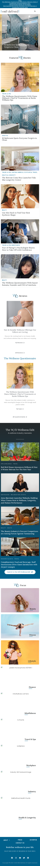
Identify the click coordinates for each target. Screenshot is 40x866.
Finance (32, 687)
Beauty (4, 210)
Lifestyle (32, 661)
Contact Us (20, 843)
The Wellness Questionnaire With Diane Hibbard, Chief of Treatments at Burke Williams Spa (20, 2)
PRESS (20, 840)
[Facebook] (12, 858)
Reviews (23, 296)
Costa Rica (28, 172)
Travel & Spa (6, 172)
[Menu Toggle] (35, 11)
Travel (35, 172)
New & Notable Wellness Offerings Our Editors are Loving (20, 331)
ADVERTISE (33, 840)
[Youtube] (20, 858)
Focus (23, 585)
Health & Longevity (9, 175)
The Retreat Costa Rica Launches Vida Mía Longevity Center (19, 178)
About (5, 840)
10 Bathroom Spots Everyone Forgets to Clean (19, 139)
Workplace (31, 765)
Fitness (32, 635)
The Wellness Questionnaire (20, 358)
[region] (20, 32)
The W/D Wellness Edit (20, 430)
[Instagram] (16, 858)
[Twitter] (24, 858)
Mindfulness (16, 245)
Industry (32, 791)
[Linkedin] (28, 858)
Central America (17, 172)
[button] (20, 32)
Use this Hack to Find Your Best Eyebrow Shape (16, 214)
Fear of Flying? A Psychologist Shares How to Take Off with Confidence (18, 249)
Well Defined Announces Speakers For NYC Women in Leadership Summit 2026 (20, 6)
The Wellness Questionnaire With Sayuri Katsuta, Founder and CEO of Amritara (20, 284)
